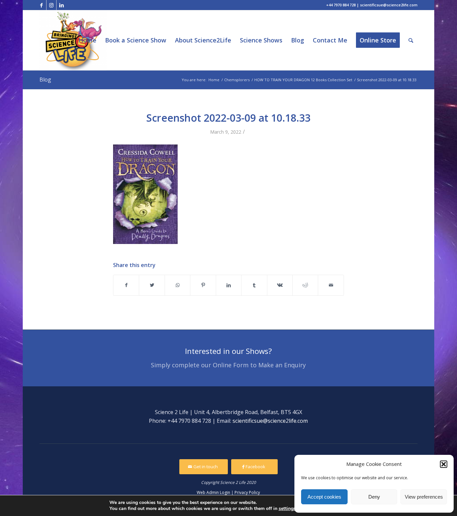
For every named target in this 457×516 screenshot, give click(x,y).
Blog (45, 79)
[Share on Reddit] (305, 285)
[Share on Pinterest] (202, 285)
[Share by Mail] (331, 285)
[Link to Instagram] (51, 5)
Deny (374, 497)
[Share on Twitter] (151, 285)
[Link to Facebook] (41, 5)
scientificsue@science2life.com (270, 420)
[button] (443, 464)
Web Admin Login (213, 492)
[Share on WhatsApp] (177, 285)
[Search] (411, 40)
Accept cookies (324, 497)
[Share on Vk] (279, 285)
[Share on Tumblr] (254, 285)
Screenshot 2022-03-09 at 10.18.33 (228, 118)
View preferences (424, 497)
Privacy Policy (247, 492)
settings (287, 509)
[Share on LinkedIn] (228, 285)
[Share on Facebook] (126, 285)
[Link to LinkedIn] (62, 5)
